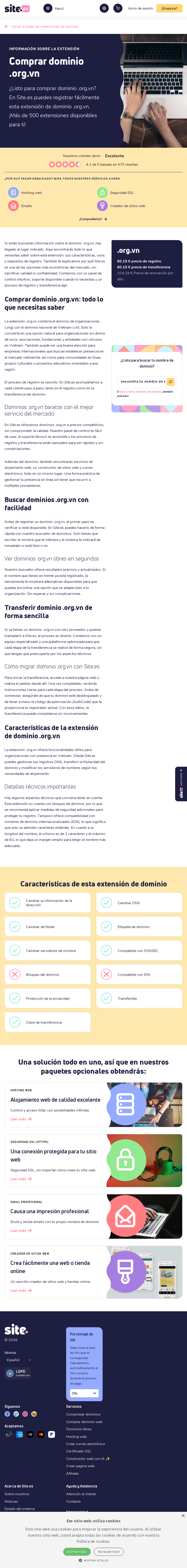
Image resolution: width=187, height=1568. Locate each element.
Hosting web (76, 1436)
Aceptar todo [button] (77, 1551)
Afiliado (72, 1473)
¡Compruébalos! (90, 219)
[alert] (93, 1540)
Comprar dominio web (84, 1421)
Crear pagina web (80, 1465)
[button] (94, 1560)
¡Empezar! (169, 8)
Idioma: (10, 1352)
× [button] (183, 1515)
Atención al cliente (81, 1493)
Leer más (18, 1119)
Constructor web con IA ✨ (88, 1458)
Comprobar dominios (83, 1414)
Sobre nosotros (17, 1493)
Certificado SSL (78, 1451)
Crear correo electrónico (85, 1443)
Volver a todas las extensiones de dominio (45, 26)
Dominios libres (79, 1428)
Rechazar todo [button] (109, 1551)
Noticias (11, 1501)
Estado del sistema (20, 1508)
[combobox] (84, 1393)
